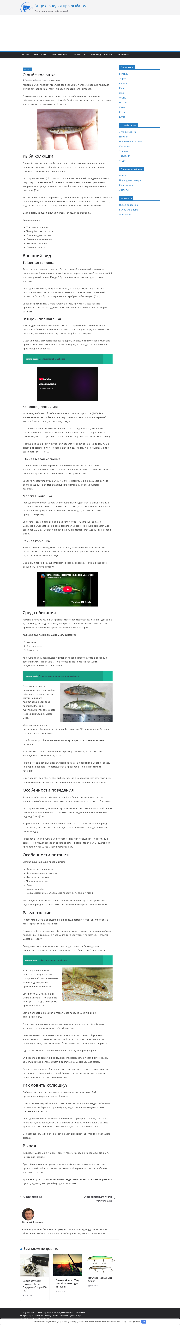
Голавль (123, 73)
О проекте (40, 1312)
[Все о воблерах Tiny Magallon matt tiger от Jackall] (67, 1256)
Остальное (123, 55)
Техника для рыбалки (101, 55)
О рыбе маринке (32, 1196)
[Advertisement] (90, 33)
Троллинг (124, 155)
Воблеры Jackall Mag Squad (100, 1279)
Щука (122, 116)
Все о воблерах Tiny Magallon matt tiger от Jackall (67, 1283)
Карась (123, 83)
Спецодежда (126, 185)
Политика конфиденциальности (60, 1312)
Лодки (122, 175)
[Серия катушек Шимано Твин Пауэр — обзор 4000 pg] (34, 1256)
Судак (122, 112)
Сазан (122, 107)
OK (144, 1322)
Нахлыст (123, 136)
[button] (47, 54)
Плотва (123, 102)
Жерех (122, 78)
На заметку (79, 55)
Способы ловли (59, 55)
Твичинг (124, 150)
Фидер (122, 160)
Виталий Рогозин (41, 80)
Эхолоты (124, 189)
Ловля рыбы (40, 55)
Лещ (121, 92)
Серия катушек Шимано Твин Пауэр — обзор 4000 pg (35, 1285)
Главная (26, 55)
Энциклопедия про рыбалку (60, 5)
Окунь (122, 97)
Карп (122, 88)
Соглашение (80, 1312)
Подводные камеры (130, 180)
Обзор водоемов (128, 204)
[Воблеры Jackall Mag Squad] (100, 1256)
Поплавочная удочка (130, 141)
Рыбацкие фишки (128, 209)
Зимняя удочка (127, 131)
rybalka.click (29, 1312)
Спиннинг (124, 146)
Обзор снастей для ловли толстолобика (98, 1198)
